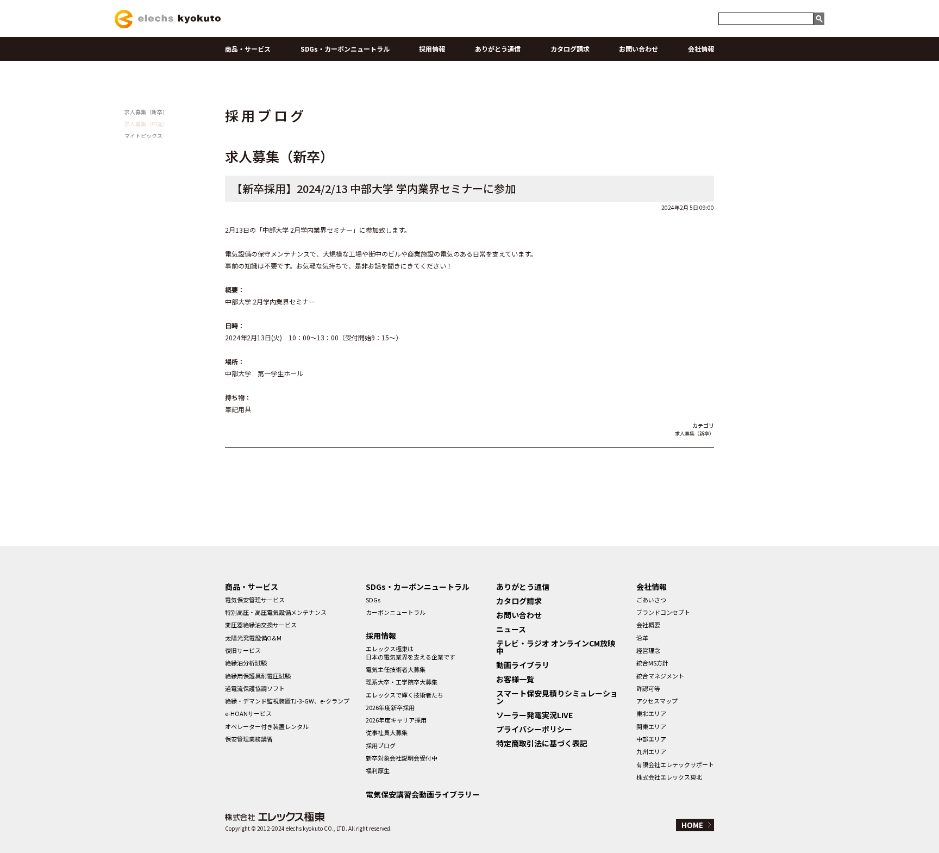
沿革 (642, 637)
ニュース (511, 629)
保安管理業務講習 (249, 738)
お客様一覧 (515, 679)
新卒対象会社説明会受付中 (401, 758)
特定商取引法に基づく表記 (541, 743)
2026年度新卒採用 (390, 707)
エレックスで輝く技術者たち (404, 694)
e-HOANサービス (248, 713)
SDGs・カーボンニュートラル (345, 48)
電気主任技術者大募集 (395, 669)
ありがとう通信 (498, 48)
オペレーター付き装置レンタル (267, 726)
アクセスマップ (657, 700)
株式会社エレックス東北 (669, 777)
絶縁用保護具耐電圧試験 (258, 675)
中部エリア (651, 738)
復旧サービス (243, 650)
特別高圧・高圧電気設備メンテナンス (276, 612)
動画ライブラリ (522, 664)
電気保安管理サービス (255, 599)
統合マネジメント (660, 675)
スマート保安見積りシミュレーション (557, 697)
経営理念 (648, 650)
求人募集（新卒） (146, 112)
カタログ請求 (570, 48)
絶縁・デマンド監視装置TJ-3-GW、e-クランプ (287, 700)
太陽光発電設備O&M (253, 637)
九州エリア (651, 751)
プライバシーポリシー (534, 729)
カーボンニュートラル (395, 612)
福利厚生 (378, 770)
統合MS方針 (652, 662)
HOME (692, 825)
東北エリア (651, 713)
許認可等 (648, 688)
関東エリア (651, 726)
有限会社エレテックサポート (675, 764)
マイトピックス (143, 136)
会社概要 (648, 624)
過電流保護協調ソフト (255, 688)
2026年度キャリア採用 (396, 719)
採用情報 (432, 48)
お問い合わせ (638, 48)
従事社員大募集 (387, 732)
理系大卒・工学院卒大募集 (401, 681)
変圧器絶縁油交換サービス (261, 624)
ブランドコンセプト (663, 612)
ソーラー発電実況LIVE (534, 714)
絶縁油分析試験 (246, 662)
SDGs (373, 599)
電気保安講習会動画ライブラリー (423, 794)
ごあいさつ (651, 599)
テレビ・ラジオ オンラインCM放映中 (555, 647)
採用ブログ (381, 745)
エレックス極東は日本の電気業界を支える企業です (410, 652)
